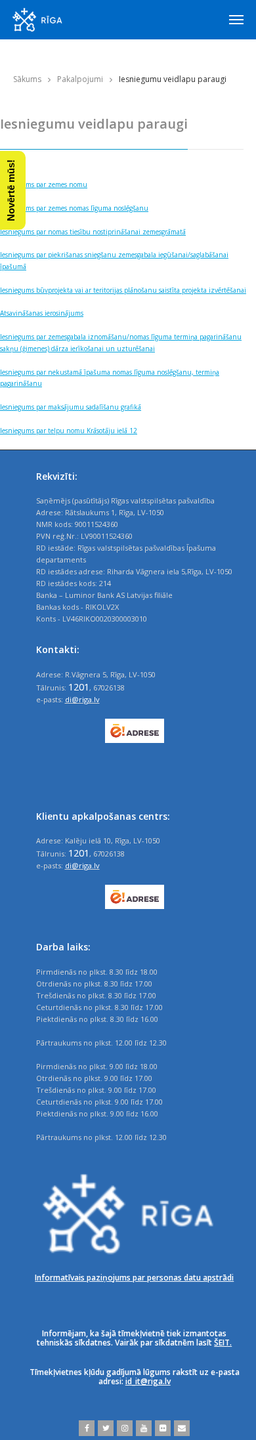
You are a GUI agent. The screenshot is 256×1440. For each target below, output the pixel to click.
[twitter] (104, 1428)
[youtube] (142, 1428)
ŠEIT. (223, 1342)
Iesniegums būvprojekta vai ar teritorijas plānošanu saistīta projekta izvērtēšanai (123, 290)
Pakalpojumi (80, 79)
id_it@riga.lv (148, 1381)
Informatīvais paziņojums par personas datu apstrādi (134, 1277)
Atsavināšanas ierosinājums (41, 313)
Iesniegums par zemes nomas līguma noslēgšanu (74, 208)
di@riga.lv (82, 699)
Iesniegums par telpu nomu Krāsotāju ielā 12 (68, 430)
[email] (180, 1428)
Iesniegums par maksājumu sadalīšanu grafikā (70, 407)
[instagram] (123, 1428)
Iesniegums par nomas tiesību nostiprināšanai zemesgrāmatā (93, 231)
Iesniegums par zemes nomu (43, 184)
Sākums (27, 79)
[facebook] (87, 1428)
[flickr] (161, 1428)
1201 (78, 686)
